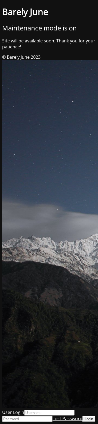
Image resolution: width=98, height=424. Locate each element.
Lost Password (67, 419)
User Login (13, 412)
